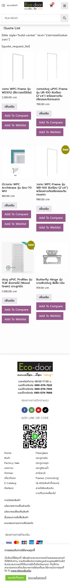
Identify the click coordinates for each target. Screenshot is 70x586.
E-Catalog (10, 483)
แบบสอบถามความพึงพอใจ (18, 523)
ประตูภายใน (42, 458)
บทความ (8, 468)
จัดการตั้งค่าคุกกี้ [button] (37, 578)
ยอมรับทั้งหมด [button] (16, 578)
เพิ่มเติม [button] (9, 205)
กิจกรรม (8, 473)
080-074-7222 (43, 385)
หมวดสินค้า (12, 5)
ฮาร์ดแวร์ (40, 473)
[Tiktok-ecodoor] (45, 410)
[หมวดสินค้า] (3, 5)
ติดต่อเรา (9, 488)
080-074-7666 (43, 393)
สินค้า (7, 458)
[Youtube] (39, 410)
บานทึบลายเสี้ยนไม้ (46, 493)
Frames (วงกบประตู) (47, 478)
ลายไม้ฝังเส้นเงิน (45, 488)
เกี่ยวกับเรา (10, 478)
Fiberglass (42, 453)
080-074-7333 (43, 389)
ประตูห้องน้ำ (42, 468)
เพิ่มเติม (9, 107)
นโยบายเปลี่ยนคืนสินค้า (16, 512)
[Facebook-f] (25, 410)
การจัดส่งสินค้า (12, 500)
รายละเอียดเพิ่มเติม (21, 570)
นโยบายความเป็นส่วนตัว (17, 506)
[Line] (32, 410)
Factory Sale (11, 463)
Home (7, 453)
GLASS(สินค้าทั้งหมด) (47, 483)
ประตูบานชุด (42, 463)
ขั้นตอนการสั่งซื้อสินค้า (16, 517)
